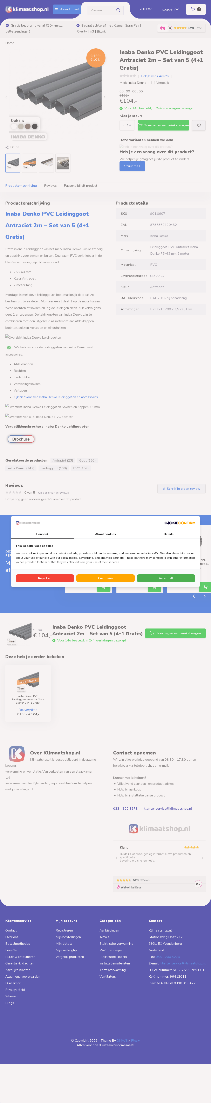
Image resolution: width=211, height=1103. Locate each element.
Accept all (166, 578)
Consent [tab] (42, 534)
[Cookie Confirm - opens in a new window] (179, 523)
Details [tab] (168, 534)
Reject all (45, 578)
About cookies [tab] (105, 534)
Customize (105, 578)
